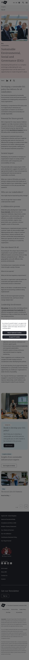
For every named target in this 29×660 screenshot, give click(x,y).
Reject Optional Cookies (14, 332)
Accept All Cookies (14, 337)
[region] (14, 330)
